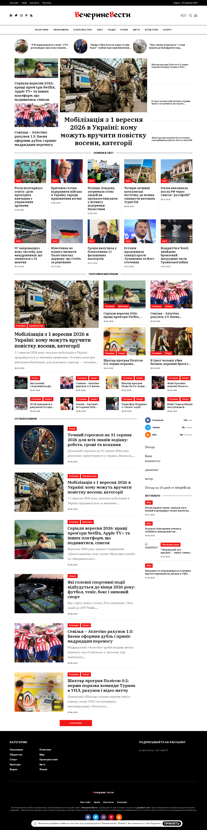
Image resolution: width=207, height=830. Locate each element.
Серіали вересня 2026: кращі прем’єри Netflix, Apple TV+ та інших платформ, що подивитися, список (35, 91)
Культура (123, 306)
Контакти (108, 802)
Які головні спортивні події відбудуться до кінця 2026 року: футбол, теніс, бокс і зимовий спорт (101, 589)
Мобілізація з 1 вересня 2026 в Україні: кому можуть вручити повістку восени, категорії (103, 131)
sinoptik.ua (183, 488)
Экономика (16, 749)
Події (168, 353)
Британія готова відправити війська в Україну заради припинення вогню (66, 193)
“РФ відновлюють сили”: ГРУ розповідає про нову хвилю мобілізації (49, 47)
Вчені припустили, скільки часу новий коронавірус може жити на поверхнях (167, 510)
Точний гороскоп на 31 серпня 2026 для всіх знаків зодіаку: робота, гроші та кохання (100, 439)
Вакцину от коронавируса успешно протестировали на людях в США (168, 572)
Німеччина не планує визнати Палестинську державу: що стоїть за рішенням (66, 255)
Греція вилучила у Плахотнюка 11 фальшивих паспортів (102, 253)
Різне (72, 428)
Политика (45, 749)
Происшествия (170, 544)
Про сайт (85, 802)
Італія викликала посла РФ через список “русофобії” (176, 191)
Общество (16, 754)
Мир (149, 502)
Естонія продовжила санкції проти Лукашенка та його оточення (139, 255)
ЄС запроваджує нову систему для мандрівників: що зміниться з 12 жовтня (28, 255)
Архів (97, 802)
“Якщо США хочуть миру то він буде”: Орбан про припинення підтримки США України (109, 47)
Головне (21, 325)
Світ (18, 181)
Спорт (168, 306)
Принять (172, 823)
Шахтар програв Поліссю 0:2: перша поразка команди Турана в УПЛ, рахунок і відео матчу (170, 66)
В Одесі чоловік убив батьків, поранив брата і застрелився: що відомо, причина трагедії (171, 103)
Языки (43, 769)
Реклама (122, 802)
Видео (13, 769)
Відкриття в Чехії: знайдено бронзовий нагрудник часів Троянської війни (175, 255)
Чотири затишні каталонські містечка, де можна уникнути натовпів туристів (139, 195)
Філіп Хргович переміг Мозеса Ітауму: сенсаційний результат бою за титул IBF (172, 139)
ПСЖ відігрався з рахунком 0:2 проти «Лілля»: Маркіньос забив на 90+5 (42, 408)
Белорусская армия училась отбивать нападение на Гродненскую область (163, 531)
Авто (42, 764)
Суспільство (36, 325)
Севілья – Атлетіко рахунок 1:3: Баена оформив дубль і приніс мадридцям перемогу (36, 138)
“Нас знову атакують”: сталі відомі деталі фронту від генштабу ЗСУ (167, 47)
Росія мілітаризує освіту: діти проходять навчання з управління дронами (29, 196)
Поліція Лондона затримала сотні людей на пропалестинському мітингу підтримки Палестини (103, 198)
